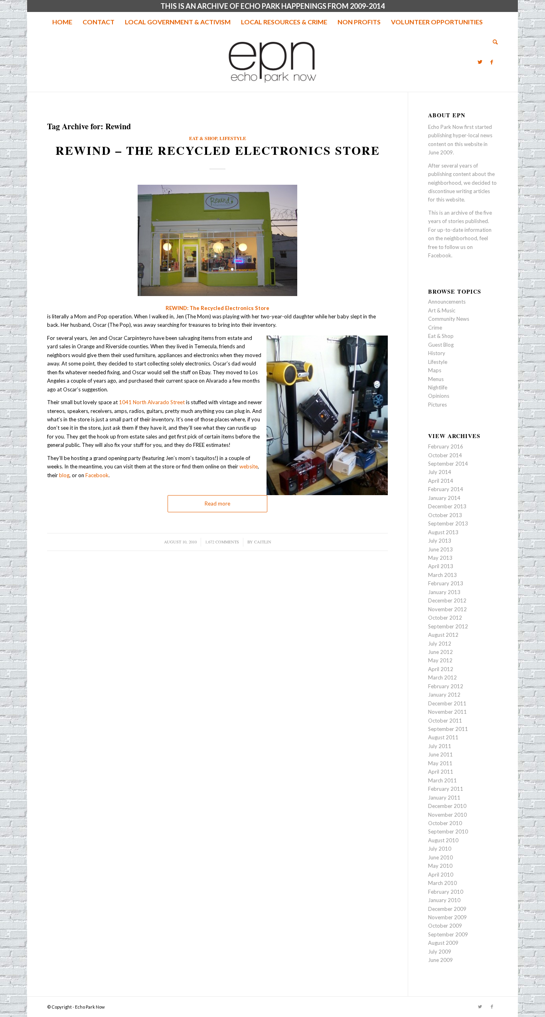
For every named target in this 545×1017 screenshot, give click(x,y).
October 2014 (445, 455)
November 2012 (447, 609)
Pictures (437, 404)
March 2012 (442, 677)
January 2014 (444, 498)
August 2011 (443, 737)
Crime (435, 327)
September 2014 (448, 463)
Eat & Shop (203, 138)
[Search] (493, 42)
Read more (217, 503)
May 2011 (440, 763)
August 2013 (443, 532)
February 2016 (445, 446)
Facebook (97, 475)
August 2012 (443, 635)
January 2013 (444, 592)
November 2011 (447, 712)
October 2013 (445, 515)
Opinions (438, 396)
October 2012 (445, 617)
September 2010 (448, 831)
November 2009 (447, 917)
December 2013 (447, 506)
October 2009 (445, 925)
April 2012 (440, 669)
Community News (448, 319)
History (436, 353)
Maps (434, 370)
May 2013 (440, 558)
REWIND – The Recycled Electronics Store (217, 150)
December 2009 (447, 909)
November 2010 (447, 815)
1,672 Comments (222, 542)
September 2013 (448, 523)
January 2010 (444, 900)
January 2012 (444, 694)
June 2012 (440, 652)
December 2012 (447, 600)
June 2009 (440, 960)
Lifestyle (232, 138)
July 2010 (439, 848)
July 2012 (439, 643)
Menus (436, 379)
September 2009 (448, 934)
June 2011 (440, 754)
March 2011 (442, 780)
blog (64, 475)
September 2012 (448, 626)
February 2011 (445, 789)
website (248, 466)
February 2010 (445, 892)
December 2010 (447, 806)
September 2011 (448, 729)
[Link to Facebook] (492, 62)
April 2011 (440, 771)
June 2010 (440, 857)
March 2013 (442, 575)
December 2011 (447, 703)
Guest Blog (441, 345)
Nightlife (437, 387)
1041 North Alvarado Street (152, 402)
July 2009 (439, 951)
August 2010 (443, 840)
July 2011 (439, 746)
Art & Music (441, 310)
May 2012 (440, 660)
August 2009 (443, 943)
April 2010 (440, 874)
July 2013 (439, 540)
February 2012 (445, 686)
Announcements (447, 301)
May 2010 (440, 866)
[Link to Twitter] (480, 62)
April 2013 (440, 566)
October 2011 (445, 720)
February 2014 (445, 489)
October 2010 (445, 823)
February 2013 (445, 583)
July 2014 (439, 472)
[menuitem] (62, 22)
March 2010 (442, 883)
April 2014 (440, 481)
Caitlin (262, 542)
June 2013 (440, 549)
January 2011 (444, 797)
